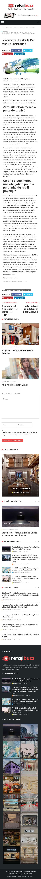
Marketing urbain (8, 347)
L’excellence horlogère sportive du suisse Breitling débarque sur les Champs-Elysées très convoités (19, 626)
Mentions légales (11, 876)
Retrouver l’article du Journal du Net (15, 282)
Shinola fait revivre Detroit (20, 488)
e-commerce (13, 33)
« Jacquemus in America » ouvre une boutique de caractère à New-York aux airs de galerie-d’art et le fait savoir (20, 606)
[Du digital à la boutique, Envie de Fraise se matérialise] (20, 334)
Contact (30, 876)
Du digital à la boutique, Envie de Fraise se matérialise (17, 352)
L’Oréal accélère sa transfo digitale (15, 384)
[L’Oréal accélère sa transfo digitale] (20, 368)
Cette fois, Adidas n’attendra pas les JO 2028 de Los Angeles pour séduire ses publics (20, 616)
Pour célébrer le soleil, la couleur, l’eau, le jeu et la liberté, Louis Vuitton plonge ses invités (25, 569)
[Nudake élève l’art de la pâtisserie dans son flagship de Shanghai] (11, 855)
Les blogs (6, 31)
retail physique (21, 33)
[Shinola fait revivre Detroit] (20, 475)
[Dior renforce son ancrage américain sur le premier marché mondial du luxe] (29, 785)
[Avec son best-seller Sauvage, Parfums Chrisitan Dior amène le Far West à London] (20, 516)
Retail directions (18, 572)
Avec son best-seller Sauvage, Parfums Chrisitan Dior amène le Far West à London (20, 534)
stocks (32, 33)
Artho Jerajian (14, 32)
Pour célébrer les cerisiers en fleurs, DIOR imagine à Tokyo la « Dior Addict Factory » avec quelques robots (25, 578)
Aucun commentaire (26, 32)
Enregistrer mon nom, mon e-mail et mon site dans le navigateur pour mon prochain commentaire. (19, 433)
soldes (28, 33)
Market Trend (17, 492)
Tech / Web (6, 381)
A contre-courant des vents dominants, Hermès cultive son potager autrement (20, 635)
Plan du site (28, 874)
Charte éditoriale (22, 876)
